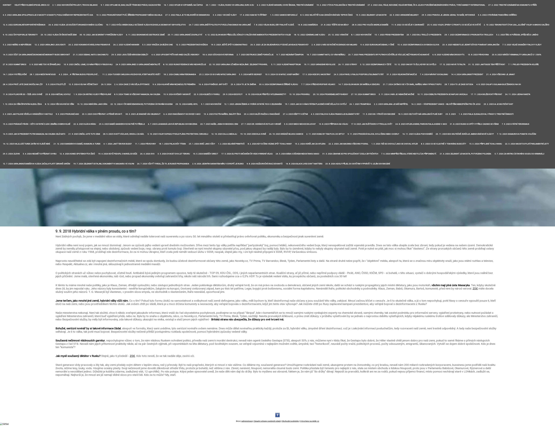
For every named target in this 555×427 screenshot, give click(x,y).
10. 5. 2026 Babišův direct (205, 154)
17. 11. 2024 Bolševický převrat (486, 94)
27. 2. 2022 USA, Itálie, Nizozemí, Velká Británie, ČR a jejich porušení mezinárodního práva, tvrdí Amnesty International (426, 5)
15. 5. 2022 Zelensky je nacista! (371, 15)
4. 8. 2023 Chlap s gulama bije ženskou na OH (498, 84)
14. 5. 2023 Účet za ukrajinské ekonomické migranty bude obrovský (36, 55)
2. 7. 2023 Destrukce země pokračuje (255, 55)
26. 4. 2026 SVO (147, 154)
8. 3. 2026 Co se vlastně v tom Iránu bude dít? (443, 144)
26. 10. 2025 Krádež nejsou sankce (286, 134)
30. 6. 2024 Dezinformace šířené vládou (278, 84)
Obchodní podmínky (290, 421)
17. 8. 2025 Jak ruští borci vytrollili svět (371, 124)
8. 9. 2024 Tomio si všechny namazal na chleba (137, 94)
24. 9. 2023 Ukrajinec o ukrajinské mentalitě (138, 64)
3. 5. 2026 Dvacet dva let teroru (174, 154)
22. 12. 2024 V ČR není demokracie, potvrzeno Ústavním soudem (142, 104)
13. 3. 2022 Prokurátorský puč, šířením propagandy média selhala (129, 15)
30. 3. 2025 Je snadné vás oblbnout (143, 114)
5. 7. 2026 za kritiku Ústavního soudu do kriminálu (519, 154)
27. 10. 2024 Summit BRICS (363, 94)
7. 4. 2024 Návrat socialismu (434, 74)
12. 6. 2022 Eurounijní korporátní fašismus (24, 25)
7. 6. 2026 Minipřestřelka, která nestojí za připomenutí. (409, 154)
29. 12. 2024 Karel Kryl (187, 104)
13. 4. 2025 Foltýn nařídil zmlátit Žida (222, 114)
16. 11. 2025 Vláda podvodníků (417, 134)
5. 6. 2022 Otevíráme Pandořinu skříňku (497, 15)
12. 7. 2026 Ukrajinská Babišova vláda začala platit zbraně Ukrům (36, 164)
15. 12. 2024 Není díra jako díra (92, 104)
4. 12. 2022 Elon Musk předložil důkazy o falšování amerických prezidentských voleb (248, 35)
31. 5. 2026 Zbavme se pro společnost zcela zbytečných (350, 154)
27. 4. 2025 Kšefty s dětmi (295, 114)
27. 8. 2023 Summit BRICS (14, 64)
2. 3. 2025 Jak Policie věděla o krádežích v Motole (28, 114)
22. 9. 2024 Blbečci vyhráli (207, 94)
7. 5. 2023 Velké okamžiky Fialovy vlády (521, 45)
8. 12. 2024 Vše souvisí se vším (59, 104)
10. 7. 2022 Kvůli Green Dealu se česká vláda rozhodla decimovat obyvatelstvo (146, 25)
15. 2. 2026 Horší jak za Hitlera (310, 144)
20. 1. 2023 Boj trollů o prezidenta (424, 35)
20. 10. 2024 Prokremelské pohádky (330, 94)
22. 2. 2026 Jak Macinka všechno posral (348, 144)
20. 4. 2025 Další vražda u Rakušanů (262, 114)
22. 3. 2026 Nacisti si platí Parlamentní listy (527, 144)
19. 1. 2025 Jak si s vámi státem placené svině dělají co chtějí (315, 104)
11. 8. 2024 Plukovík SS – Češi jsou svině (22, 94)
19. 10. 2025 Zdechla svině (253, 134)
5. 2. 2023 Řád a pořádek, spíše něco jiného (517, 35)
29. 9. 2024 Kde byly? (233, 94)
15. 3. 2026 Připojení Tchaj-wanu (485, 144)
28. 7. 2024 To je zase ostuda (459, 84)
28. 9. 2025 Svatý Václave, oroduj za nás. (123, 134)
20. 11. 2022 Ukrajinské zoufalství (185, 35)
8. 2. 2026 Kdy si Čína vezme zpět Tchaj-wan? (270, 144)
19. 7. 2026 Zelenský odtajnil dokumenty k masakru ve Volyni (103, 164)
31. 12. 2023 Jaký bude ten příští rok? (486, 64)
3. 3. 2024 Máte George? (250, 74)
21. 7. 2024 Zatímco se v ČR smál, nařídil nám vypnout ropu (412, 84)
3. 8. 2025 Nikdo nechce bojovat (300, 124)
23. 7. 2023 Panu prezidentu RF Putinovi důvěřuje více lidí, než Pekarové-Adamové (388, 55)
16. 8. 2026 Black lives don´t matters (304, 164)
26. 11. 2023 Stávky (347, 64)
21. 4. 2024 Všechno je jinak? (500, 74)
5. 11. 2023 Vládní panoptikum (286, 64)
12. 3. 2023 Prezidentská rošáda (192, 45)
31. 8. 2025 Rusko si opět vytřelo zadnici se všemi (474, 124)
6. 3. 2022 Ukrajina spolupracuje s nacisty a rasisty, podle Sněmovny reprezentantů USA (48, 15)
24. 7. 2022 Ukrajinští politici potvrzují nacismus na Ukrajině (220, 25)
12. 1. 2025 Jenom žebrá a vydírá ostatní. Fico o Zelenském (253, 104)
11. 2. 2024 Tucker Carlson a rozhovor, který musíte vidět (131, 74)
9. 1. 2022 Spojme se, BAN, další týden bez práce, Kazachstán (131, 5)
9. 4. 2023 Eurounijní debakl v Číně (377, 45)
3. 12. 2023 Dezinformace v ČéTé (375, 64)
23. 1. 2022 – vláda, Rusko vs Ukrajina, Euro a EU (230, 5)
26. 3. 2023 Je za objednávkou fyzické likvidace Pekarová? (279, 45)
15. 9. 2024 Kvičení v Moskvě (177, 94)
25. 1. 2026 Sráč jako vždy (202, 144)
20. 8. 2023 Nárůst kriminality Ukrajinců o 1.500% (516, 55)
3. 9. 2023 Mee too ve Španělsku (45, 64)
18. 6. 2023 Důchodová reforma (218, 55)
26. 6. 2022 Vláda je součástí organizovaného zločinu (76, 25)
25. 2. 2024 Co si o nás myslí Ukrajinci (217, 74)
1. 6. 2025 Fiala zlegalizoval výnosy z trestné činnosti (486, 114)
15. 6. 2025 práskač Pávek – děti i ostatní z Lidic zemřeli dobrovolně (36, 124)
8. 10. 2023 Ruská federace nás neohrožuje (184, 64)
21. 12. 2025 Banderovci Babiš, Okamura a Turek (77, 144)
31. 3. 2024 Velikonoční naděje (402, 74)
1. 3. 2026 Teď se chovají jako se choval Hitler (394, 144)
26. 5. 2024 (106, 84)
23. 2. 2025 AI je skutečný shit (498, 104)
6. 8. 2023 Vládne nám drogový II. (448, 55)
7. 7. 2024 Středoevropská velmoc (318, 84)
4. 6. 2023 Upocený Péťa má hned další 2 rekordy (175, 55)
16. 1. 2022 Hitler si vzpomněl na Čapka (183, 5)
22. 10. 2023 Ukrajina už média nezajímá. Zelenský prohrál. (238, 64)
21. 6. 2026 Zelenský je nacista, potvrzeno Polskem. (466, 154)
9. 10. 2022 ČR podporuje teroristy (20, 35)
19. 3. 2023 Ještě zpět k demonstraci (229, 45)
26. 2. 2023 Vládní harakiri (126, 45)
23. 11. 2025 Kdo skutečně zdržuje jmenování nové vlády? (465, 134)
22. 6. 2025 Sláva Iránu (85, 124)
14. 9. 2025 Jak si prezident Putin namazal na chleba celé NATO (34, 134)
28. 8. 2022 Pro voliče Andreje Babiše (370, 25)
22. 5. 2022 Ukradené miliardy (404, 15)
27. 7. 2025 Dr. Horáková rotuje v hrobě (261, 124)
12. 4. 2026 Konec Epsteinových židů (77, 154)
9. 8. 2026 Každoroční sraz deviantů (265, 164)
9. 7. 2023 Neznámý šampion (290, 55)
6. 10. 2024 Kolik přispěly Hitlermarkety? (266, 94)
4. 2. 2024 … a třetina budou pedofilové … (79, 74)
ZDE (475, 288)
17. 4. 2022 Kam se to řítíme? (253, 15)
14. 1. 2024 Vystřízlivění (15, 74)
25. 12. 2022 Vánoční (338, 35)
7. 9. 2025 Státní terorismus (515, 124)
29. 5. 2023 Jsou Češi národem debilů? (129, 55)
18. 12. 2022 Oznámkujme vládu (309, 35)
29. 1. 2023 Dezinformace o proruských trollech (469, 35)
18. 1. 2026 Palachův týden (172, 144)
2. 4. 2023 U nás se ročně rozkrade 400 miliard (334, 45)
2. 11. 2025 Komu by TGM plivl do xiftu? (325, 134)
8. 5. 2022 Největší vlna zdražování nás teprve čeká (326, 15)
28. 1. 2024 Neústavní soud (43, 74)
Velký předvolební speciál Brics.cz (31, 5)
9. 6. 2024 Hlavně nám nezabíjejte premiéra (174, 84)
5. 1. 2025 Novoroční (211, 104)
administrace (247, 421)
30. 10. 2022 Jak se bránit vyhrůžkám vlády (101, 35)
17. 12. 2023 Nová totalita (452, 64)
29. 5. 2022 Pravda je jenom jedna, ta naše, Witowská (448, 15)
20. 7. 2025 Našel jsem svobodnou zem (219, 124)
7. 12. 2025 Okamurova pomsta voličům (516, 134)
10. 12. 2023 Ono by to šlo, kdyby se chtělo (415, 64)
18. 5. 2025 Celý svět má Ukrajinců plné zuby (420, 114)
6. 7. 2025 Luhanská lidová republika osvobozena (172, 124)
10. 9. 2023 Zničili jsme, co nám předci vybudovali (88, 64)
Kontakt (7, 5)
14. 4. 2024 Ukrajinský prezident (467, 74)
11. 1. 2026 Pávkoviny (145, 144)
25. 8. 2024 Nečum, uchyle (58, 94)
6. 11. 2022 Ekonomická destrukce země (145, 35)
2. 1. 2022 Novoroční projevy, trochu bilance (75, 5)
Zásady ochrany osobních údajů (267, 421)
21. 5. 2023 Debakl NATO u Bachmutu (90, 55)
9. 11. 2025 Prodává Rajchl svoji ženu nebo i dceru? (373, 134)
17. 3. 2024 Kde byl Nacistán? (316, 74)
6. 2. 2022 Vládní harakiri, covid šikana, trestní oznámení (285, 5)
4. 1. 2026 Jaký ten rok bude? (117, 144)
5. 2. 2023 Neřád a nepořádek (17, 45)
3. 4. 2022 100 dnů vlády (225, 15)
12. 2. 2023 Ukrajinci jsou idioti (50, 45)
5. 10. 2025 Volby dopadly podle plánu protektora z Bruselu (178, 134)
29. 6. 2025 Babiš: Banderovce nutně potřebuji (122, 124)
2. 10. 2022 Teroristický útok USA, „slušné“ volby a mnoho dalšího (516, 25)
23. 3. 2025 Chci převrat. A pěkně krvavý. (102, 114)
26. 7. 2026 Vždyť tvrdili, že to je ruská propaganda (163, 164)
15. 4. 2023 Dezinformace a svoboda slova (418, 45)
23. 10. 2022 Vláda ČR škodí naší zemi (59, 35)
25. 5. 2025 (451, 114)
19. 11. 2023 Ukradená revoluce (319, 64)
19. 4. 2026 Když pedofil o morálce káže (117, 154)
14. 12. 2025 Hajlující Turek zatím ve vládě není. (26, 144)
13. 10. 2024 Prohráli (299, 94)
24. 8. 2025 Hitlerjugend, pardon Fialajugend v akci (421, 124)
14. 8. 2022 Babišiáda (308, 25)
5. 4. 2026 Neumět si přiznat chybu (40, 154)
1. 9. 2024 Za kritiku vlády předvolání (92, 94)
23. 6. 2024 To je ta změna (243, 84)
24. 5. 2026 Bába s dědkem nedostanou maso (297, 154)
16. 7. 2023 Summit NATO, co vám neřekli (326, 55)
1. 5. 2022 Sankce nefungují (283, 15)
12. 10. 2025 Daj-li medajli (224, 134)
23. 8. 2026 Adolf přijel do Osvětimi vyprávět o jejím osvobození (357, 164)
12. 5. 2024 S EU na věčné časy (83, 84)
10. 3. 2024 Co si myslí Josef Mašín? (282, 74)
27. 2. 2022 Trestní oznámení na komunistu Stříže (512, 5)
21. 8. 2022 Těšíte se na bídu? (335, 25)
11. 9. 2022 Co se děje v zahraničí (407, 25)
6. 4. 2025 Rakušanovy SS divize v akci (181, 114)
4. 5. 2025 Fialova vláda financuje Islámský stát (335, 114)
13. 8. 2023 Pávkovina (478, 55)
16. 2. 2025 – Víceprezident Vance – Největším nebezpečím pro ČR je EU (446, 104)
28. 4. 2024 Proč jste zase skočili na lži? (23, 84)
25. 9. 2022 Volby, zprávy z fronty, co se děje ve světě (454, 25)
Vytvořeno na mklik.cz (309, 421)
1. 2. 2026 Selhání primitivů (231, 144)
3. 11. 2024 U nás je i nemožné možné (396, 94)
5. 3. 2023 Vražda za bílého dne (157, 45)
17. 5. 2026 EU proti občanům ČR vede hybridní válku (247, 154)
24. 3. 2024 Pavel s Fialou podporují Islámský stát (359, 74)
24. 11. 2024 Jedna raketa (517, 94)
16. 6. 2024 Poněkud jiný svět (213, 84)
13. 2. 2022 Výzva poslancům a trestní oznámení (341, 5)
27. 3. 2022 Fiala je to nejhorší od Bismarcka (187, 15)
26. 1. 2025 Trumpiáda (360, 104)
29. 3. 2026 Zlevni (11, 154)
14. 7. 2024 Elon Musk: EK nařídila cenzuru (359, 84)
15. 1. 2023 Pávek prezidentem (389, 35)
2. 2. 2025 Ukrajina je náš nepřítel (391, 104)
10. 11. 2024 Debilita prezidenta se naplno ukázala (442, 94)
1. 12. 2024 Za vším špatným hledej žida (22, 104)
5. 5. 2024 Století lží (56, 84)
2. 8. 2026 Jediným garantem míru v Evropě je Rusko (218, 164)
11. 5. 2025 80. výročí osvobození (379, 114)
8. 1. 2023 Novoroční (361, 35)
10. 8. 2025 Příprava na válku (333, 124)
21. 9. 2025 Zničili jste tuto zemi (84, 134)
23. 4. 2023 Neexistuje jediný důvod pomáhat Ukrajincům (470, 45)
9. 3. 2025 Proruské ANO (67, 114)
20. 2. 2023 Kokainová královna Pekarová (89, 45)
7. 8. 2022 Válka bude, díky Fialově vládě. (274, 25)
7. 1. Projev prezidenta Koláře (523, 64)
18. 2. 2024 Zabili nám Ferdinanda (179, 74)
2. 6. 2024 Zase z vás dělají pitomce (131, 84)
